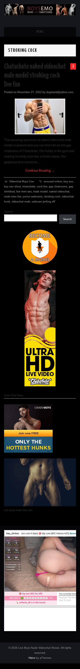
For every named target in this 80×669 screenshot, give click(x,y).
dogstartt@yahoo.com (59, 92)
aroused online (53, 181)
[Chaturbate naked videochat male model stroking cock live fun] (40, 116)
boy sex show (12, 186)
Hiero (32, 657)
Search (8, 211)
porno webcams (33, 196)
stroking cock (52, 196)
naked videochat (59, 191)
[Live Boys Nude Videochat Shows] (40, 9)
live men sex (24, 191)
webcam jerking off (43, 201)
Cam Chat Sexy (13, 395)
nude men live (12, 196)
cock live (42, 186)
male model (40, 191)
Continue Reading (40, 170)
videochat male (21, 201)
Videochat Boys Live (21, 181)
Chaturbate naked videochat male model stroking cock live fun (35, 75)
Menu (40, 32)
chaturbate (28, 186)
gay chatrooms (58, 186)
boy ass (68, 181)
